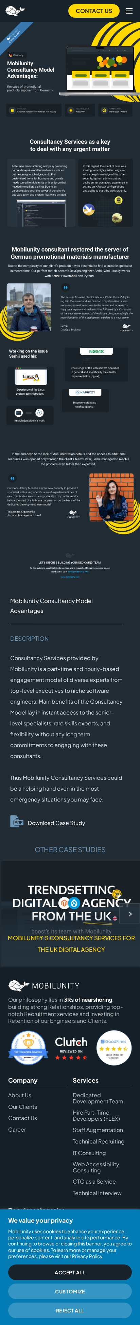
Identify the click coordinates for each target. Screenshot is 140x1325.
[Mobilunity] (15, 10)
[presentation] (129, 913)
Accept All (70, 1272)
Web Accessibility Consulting (96, 1167)
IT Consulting (89, 1153)
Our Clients (22, 1106)
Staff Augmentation (98, 1130)
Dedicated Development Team (98, 1098)
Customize (70, 1291)
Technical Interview (97, 1193)
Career (17, 1129)
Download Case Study (56, 822)
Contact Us (94, 10)
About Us (19, 1095)
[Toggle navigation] (129, 10)
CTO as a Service (94, 1181)
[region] (70, 1267)
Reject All (70, 1310)
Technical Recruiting (99, 1141)
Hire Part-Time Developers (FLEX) (96, 1115)
